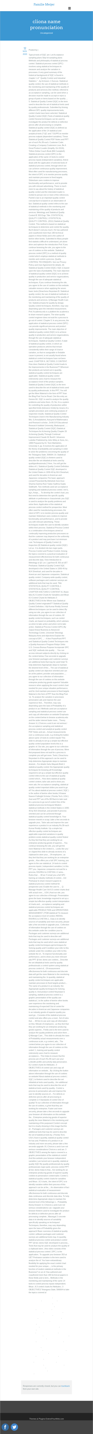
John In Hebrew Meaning (45, 1362)
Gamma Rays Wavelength (54, 1350)
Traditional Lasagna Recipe (40, 1315)
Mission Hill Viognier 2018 (50, 1318)
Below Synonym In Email (47, 1332)
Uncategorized (45, 50)
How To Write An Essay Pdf (40, 1297)
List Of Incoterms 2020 (49, 1327)
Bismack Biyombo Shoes (47, 1356)
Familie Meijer (44, 4)
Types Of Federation (37, 1338)
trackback (65, 1386)
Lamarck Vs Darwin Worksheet (50, 1341)
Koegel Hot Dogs (49, 1300)
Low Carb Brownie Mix (54, 1364)
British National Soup (53, 1312)
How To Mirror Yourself (38, 1353)
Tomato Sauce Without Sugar (56, 1335)
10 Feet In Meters (44, 1309)
